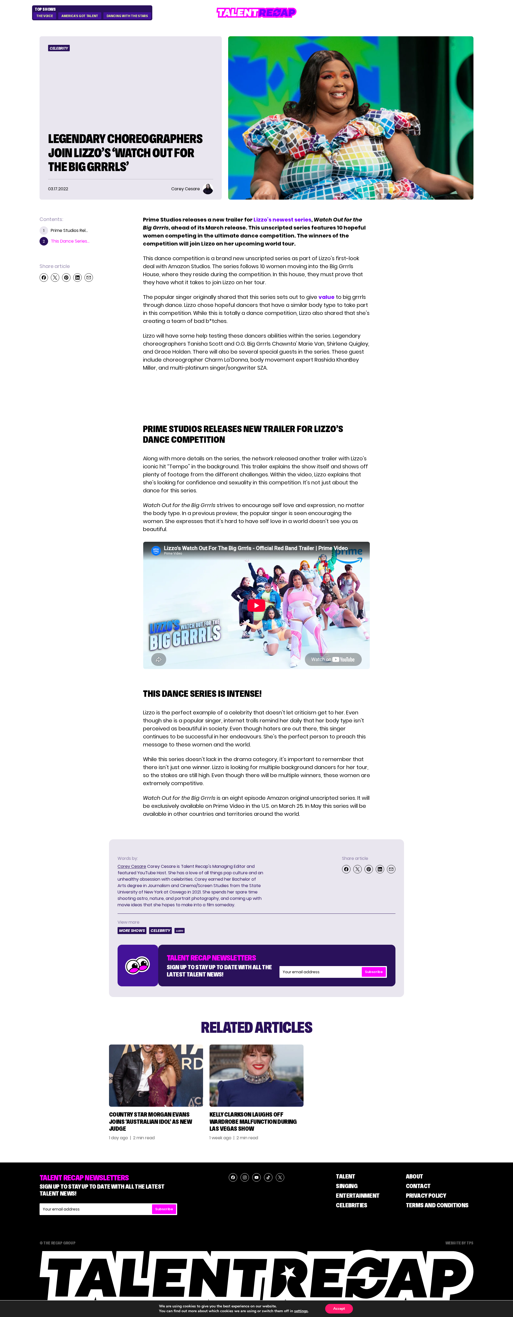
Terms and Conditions (437, 1205)
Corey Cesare (132, 866)
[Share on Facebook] (44, 277)
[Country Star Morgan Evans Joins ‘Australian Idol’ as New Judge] (156, 1076)
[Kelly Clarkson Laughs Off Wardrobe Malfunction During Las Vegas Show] (256, 1076)
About (414, 1176)
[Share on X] (55, 277)
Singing (346, 1185)
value (326, 297)
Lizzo (179, 930)
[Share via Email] (88, 277)
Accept (339, 1308)
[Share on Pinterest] (66, 277)
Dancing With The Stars (127, 16)
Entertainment (357, 1195)
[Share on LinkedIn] (77, 277)
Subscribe (374, 972)
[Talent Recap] (256, 12)
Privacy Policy (426, 1195)
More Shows (132, 930)
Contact (418, 1185)
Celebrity (59, 48)
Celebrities (351, 1205)
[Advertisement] (256, 392)
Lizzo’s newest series (282, 219)
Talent (345, 1176)
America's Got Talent (79, 16)
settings (301, 1311)
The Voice (44, 16)
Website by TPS (459, 1242)
